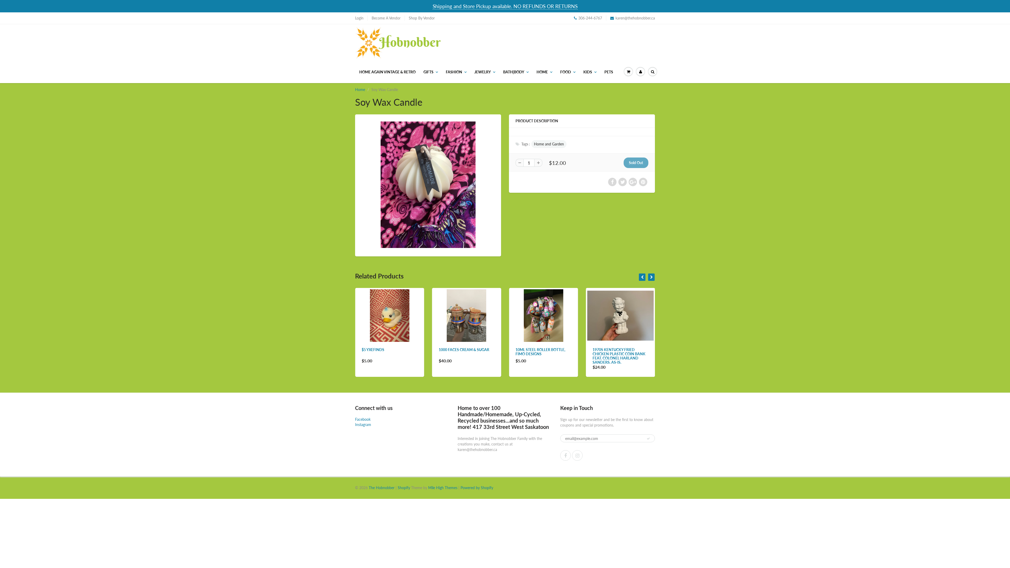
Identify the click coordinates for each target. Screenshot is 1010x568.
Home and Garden (549, 144)
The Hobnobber (382, 487)
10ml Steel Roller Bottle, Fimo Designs (475, 351)
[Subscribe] (648, 438)
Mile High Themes (442, 487)
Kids (587, 72)
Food (565, 72)
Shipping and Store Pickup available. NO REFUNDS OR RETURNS (505, 6)
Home (542, 72)
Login (359, 18)
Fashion (454, 72)
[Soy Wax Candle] (428, 185)
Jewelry (482, 72)
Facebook (363, 419)
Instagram (363, 424)
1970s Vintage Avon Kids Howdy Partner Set (628, 351)
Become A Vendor (386, 18)
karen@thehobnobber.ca (635, 18)
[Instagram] (577, 455)
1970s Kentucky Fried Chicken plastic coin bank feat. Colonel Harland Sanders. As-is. (553, 355)
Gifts (428, 72)
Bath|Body (513, 72)
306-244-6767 (590, 18)
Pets (608, 72)
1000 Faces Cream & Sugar (398, 349)
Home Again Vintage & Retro (387, 72)
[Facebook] (565, 455)
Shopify (404, 487)
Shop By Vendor (422, 18)
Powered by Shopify (477, 487)
